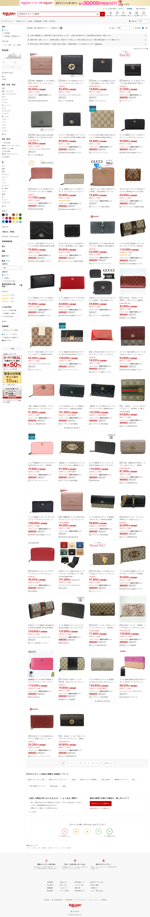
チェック (5, 200)
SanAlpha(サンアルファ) (129, 697)
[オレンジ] (13, 218)
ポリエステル (6, 111)
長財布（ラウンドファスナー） (12, 145)
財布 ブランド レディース (58, 779)
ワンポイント (6, 174)
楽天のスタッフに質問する (101, 803)
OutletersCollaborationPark (39, 101)
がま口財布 (5, 157)
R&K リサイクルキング (98, 101)
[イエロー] (16, 218)
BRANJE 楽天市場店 (36, 209)
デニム (4, 108)
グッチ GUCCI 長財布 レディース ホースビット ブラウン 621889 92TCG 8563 (132, 573)
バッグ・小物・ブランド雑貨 (36, 848)
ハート (4, 183)
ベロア (4, 119)
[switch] (20, 285)
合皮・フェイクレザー (9, 94)
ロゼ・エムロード (35, 369)
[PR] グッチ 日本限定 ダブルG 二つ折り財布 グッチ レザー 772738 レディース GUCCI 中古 (102, 83)
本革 (3, 88)
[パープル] (10, 221)
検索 (12, 67)
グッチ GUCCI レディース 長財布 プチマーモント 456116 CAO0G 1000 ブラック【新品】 (71, 408)
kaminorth (64, 588)
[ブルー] (3, 221)
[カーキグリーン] (20, 214)
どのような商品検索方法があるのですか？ (44, 805)
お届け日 (5, 272)
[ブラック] (3, 214)
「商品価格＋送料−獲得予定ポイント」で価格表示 (41, 28)
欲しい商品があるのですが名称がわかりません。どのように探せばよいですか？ (56, 802)
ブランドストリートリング (99, 152)
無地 (3, 171)
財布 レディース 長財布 (88, 779)
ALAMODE (33, 591)
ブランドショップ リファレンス (101, 263)
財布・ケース (53, 848)
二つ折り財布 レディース (36, 786)
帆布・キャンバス (7, 91)
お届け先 (5, 264)
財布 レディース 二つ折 (36, 779)
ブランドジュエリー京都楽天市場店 (133, 207)
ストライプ (5, 186)
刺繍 (3, 194)
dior (133, 779)
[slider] (2, 58)
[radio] (2, 30)
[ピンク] (3, 218)
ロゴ (3, 166)
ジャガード (5, 114)
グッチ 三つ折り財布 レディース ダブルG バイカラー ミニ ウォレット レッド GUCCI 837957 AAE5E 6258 (133, 354)
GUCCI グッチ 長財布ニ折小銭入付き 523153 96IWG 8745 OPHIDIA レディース (41, 627)
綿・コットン (6, 105)
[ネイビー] (6, 221)
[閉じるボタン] (145, 35)
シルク (4, 128)
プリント (5, 177)
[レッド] (10, 218)
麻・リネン (5, 116)
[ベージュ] (16, 214)
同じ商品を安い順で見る (72, 428)
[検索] (102, 14)
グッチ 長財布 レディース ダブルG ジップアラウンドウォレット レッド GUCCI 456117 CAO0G (72, 300)
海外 (8, 261)
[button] (141, 9)
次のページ (108, 763)
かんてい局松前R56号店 (38, 424)
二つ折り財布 (6, 143)
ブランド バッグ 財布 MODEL (100, 207)
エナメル (5, 99)
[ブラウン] (13, 214)
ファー (4, 122)
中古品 (4, 79)
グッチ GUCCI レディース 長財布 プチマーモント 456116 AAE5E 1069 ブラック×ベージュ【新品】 (101, 519)
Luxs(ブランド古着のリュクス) (101, 372)
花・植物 (5, 188)
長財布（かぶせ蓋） (8, 148)
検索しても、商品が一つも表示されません (44, 808)
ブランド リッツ (127, 101)
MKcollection (95, 480)
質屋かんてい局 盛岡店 (129, 318)
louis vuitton (105, 779)
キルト (4, 97)
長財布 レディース (121, 779)
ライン (4, 191)
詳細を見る (98, 44)
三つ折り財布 (6, 151)
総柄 (3, 169)
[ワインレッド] (6, 218)
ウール (4, 125)
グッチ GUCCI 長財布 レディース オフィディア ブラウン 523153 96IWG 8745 (132, 246)
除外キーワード (7, 340)
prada (73, 779)
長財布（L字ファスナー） (10, 154)
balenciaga (53, 786)
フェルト (5, 130)
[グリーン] (20, 218)
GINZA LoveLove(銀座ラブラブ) (71, 152)
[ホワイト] (10, 214)
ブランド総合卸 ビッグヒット (39, 643)
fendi (64, 786)
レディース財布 (65, 848)
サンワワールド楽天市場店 (69, 424)
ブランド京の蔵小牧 (67, 101)
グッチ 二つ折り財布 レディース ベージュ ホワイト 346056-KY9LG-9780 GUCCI (41, 354)
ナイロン (5, 102)
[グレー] (6, 214)
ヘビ (3, 180)
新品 (3, 76)
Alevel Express (35, 697)
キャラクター (6, 202)
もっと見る (32, 812)
